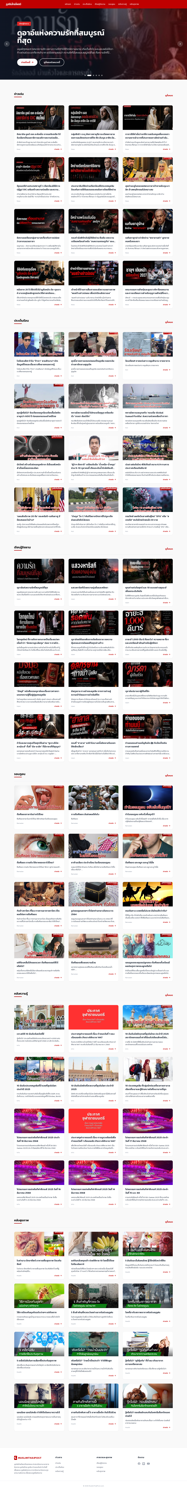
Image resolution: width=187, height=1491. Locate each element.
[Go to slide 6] (102, 75)
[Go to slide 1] (85, 75)
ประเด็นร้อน (87, 4)
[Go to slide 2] (88, 75)
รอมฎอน (111, 4)
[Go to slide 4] (96, 75)
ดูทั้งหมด (169, 95)
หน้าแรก (68, 4)
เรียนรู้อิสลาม (100, 4)
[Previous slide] (7, 44)
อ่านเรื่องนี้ (26, 74)
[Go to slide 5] (99, 75)
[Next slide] (180, 44)
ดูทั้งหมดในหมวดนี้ (52, 74)
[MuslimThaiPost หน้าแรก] (13, 4)
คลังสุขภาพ (134, 4)
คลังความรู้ (122, 4)
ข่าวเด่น (77, 4)
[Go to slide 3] (92, 75)
